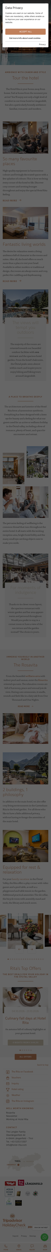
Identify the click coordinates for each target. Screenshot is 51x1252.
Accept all (25, 31)
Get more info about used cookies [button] (25, 38)
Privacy (42, 44)
